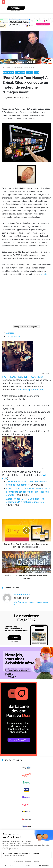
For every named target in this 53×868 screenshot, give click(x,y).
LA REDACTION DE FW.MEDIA (22, 377)
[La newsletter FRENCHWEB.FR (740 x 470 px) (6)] (26, 644)
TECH (37, 72)
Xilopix (44, 274)
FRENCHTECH (29, 67)
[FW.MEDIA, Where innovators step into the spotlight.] (16, 9)
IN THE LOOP (20, 72)
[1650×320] (26, 22)
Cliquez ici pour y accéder (31, 389)
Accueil (7, 67)
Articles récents (13, 336)
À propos (10, 333)
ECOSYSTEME (16, 67)
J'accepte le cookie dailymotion (26, 326)
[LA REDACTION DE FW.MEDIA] (17, 371)
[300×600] (18, 755)
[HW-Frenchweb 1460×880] (26, 679)
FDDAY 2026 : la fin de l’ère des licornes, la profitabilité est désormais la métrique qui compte (28, 491)
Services (30, 72)
